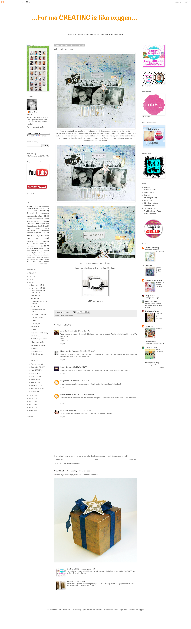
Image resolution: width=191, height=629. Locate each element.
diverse (30, 221)
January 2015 (36, 391)
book (36, 211)
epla (45, 221)
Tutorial (41, 259)
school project (37, 255)
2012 (31, 401)
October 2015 (36, 364)
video (34, 262)
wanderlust (30, 264)
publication (45, 253)
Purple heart (35, 307)
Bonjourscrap (65, 381)
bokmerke (29, 211)
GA (39, 226)
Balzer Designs (150, 342)
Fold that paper (38, 224)
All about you (35, 324)
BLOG (70, 34)
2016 (31, 279)
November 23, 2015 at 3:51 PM (76, 367)
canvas (29, 216)
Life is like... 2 (35, 336)
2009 (31, 410)
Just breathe (35, 299)
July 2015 (34, 373)
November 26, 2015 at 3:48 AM (83, 394)
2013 (31, 398)
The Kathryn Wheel (152, 311)
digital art (46, 218)
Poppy (39, 250)
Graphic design (42, 228)
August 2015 (35, 370)
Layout (62, 315)
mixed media (69, 315)
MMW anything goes (95, 301)
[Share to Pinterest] (88, 312)
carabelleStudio (37, 216)
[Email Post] (74, 312)
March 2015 (35, 385)
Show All (162, 367)
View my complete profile (35, 127)
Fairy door (159, 328)
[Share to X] (83, 312)
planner (41, 248)
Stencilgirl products (151, 203)
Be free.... (34, 348)
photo (36, 248)
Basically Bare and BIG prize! (77, 582)
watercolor (37, 264)
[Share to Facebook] (86, 312)
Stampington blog (150, 198)
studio (38, 257)
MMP (37, 241)
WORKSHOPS (106, 34)
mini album (32, 238)
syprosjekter (45, 257)
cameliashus (45, 213)
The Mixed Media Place (152, 211)
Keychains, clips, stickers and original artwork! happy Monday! (153, 305)
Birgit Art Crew (44, 208)
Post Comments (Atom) (72, 463)
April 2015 (34, 382)
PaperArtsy (148, 200)
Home (96, 460)
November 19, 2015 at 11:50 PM (78, 331)
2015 (31, 282)
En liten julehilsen (37, 354)
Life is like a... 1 (36, 327)
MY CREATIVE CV (81, 34)
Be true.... (34, 321)
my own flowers (38, 244)
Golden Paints (149, 192)
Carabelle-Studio (150, 190)
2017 (31, 276)
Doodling (36, 221)
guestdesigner (31, 230)
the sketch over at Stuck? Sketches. (102, 268)
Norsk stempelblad (150, 214)
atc (34, 208)
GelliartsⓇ (45, 226)
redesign (29, 255)
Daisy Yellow (149, 296)
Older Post (132, 460)
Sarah (62, 367)
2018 (31, 273)
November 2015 (37, 288)
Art (44, 206)
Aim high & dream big (38, 314)
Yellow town (35, 360)
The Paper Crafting (152, 363)
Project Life (35, 253)
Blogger (140, 610)
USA (28, 261)
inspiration (37, 232)
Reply (62, 344)
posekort (46, 251)
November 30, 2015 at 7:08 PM (80, 410)
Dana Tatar (64, 410)
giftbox (29, 228)
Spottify (34, 257)
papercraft (30, 248)
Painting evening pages (152, 298)
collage (29, 218)
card (46, 215)
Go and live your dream (39, 339)
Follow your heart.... (37, 342)
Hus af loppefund (150, 365)
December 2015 (37, 285)
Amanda (63, 331)
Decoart (147, 195)
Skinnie (29, 257)
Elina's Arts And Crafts (153, 280)
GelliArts (147, 187)
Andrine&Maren (149, 206)
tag (28, 259)
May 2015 (34, 379)
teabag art (34, 259)
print (28, 253)
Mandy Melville (65, 351)
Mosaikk (29, 244)
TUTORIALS (118, 34)
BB (37, 208)
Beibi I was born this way (39, 333)
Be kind (33, 330)
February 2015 (36, 388)
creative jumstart (38, 218)
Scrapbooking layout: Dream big (160, 284)
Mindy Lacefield (151, 301)
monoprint (45, 241)
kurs (32, 235)
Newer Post (59, 460)
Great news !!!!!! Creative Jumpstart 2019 (81, 569)
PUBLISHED (94, 34)
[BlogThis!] (81, 312)
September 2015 (37, 367)
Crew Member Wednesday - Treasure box (72, 471)
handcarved (45, 230)
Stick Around (160, 252)
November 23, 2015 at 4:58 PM (82, 381)
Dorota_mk (149, 326)
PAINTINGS (45, 246)
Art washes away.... (37, 318)
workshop (43, 264)
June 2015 (35, 376)
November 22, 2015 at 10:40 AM (83, 351)
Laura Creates (65, 394)
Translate (44, 136)
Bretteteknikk (32, 213)
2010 (31, 407)
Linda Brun (33, 112)
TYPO (47, 259)
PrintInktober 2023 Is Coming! (154, 344)
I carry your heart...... (38, 345)
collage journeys (151, 347)
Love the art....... (36, 351)
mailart (47, 235)
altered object (32, 206)
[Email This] (78, 312)
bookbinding (44, 211)
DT (41, 221)
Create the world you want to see (38, 291)
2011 (31, 404)
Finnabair (148, 265)
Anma (41, 206)
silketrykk (46, 255)
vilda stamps (44, 261)
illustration (30, 232)
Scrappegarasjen (150, 208)
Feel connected (36, 296)
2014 (31, 395)
